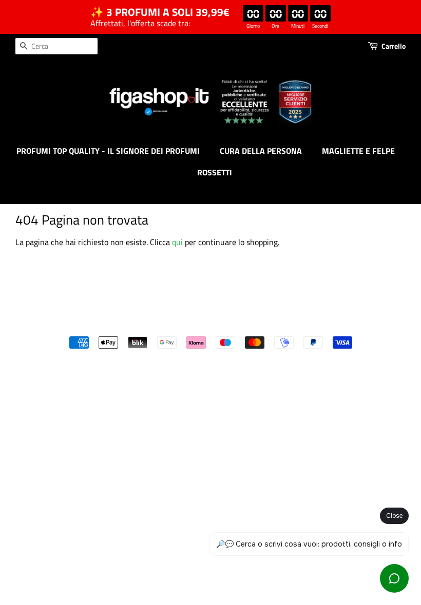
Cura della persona (261, 151)
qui (177, 242)
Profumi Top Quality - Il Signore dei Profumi (108, 151)
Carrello (393, 46)
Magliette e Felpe (358, 151)
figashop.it (238, 325)
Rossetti (214, 172)
